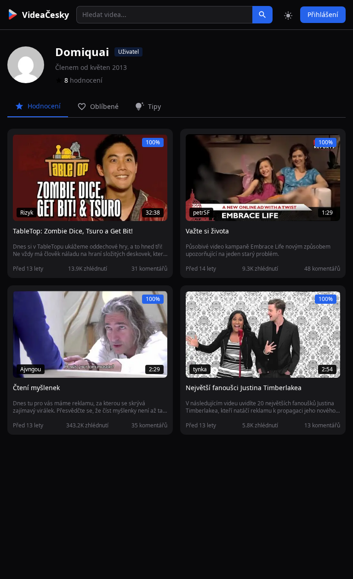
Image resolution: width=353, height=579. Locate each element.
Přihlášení (322, 14)
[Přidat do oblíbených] (24, 146)
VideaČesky (45, 14)
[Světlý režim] (288, 15)
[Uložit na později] (40, 146)
